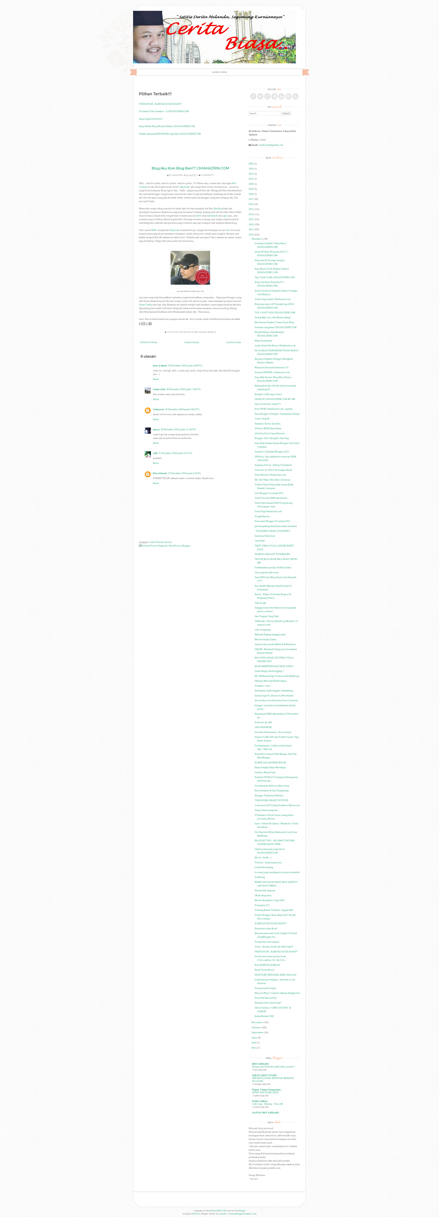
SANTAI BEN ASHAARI (265, 1112)
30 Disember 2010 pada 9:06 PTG (182, 409)
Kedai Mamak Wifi (264, 1016)
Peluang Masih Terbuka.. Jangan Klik (274, 910)
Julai (254, 1042)
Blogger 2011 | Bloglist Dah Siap (272, 438)
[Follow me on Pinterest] (274, 96)
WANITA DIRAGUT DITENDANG (272, 554)
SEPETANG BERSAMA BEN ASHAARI (275, 974)
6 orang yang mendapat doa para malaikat (277, 872)
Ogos (254, 1037)
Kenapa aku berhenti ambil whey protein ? (273, 1066)
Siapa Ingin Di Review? (151, 118)
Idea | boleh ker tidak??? (268, 404)
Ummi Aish (159, 389)
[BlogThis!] (143, 323)
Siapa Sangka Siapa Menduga (270, 767)
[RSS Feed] (295, 96)
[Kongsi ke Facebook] (150, 323)
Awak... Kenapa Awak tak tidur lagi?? (274, 946)
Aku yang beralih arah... (267, 572)
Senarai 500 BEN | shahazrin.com (272, 372)
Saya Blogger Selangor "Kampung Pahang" (277, 413)
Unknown (158, 409)
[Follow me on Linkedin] (281, 96)
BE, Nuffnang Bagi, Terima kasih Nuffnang (277, 676)
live (228, 230)
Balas (156, 379)
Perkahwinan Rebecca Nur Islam (272, 785)
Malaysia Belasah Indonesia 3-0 (271, 367)
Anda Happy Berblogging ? (269, 671)
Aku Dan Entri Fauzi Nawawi (270, 433)
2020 (251, 183)
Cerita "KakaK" (262, 418)
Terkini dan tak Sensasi (267, 941)
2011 (251, 229)
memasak (212, 215)
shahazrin (177, 175)
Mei (254, 1047)
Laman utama (219, 72)
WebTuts (196, 1213)
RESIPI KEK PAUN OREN (265, 1092)
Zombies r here (263, 685)
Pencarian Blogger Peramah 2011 (272, 521)
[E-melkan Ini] (140, 323)
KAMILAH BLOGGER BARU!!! (271, 923)
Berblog (218, 208)
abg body (184, 186)
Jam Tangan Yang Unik (267, 616)
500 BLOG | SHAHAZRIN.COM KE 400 (275, 399)
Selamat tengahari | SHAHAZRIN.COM (275, 327)
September (258, 1032)
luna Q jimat (160, 365)
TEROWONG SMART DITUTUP (271, 800)
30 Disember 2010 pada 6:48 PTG (185, 365)
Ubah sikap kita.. (263, 895)
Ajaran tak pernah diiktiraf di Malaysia (275, 644)
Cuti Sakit (260, 540)
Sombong (260, 877)
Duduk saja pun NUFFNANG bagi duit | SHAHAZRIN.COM (170, 133)
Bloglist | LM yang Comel (268, 394)
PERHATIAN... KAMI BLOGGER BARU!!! (160, 103)
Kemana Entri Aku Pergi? (268, 1002)
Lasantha (222, 1213)
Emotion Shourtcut (265, 535)
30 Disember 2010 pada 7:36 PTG (183, 389)
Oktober (256, 1027)
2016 (251, 204)
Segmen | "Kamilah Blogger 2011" (272, 451)
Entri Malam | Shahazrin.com (270, 474)
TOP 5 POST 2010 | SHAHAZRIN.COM (275, 312)
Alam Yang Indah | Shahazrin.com (273, 299)
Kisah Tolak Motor (265, 969)
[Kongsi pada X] (147, 323)
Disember (257, 238)
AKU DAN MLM (263, 727)
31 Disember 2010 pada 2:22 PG (184, 473)
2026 (251, 163)
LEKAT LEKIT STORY (264, 1075)
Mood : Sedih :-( (263, 857)
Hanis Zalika (145, 304)
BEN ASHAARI (200, 332)
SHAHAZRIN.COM (218, 1210)
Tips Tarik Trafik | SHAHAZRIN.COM (275, 277)
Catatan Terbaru (148, 342)
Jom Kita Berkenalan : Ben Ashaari (273, 732)
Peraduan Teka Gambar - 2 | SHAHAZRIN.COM (164, 111)
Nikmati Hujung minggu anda (270, 634)
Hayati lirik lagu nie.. (265, 890)
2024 (251, 168)
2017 (251, 199)
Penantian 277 (262, 905)
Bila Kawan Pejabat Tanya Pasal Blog (274, 322)
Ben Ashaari (160, 473)
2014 (251, 214)
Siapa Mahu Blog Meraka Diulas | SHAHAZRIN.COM (167, 126)
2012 (251, 224)
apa (225, 215)
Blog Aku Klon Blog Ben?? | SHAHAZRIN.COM (190, 168)
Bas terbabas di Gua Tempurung (272, 790)
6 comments (207, 175)
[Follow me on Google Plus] (267, 96)
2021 (251, 178)
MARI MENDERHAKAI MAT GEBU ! (274, 666)
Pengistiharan (262, 516)
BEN (153, 230)
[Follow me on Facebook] (253, 96)
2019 (251, 188)
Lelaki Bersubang (264, 867)
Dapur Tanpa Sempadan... (267, 1089)
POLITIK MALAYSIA (266, 997)
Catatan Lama (233, 342)
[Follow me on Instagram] (288, 96)
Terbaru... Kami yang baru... (269, 862)
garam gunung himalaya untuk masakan (276, 526)
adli (155, 453)
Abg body (174, 230)
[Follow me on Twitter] (260, 96)
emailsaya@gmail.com (271, 144)
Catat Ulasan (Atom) (160, 542)
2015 (251, 209)
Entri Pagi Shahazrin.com (268, 511)
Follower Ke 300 (263, 722)
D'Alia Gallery (260, 1101)
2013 (251, 219)
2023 (251, 173)
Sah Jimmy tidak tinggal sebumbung (274, 690)
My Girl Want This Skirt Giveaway (272, 479)
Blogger (242, 1210)
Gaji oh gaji (260, 602)
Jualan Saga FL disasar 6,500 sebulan (274, 695)
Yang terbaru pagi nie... (267, 810)
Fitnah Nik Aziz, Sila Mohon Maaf (272, 317)
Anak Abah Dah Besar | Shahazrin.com (275, 345)
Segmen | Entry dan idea (267, 423)
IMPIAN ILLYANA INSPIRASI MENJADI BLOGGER (273, 1080)
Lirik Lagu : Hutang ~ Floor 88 (267, 1103)
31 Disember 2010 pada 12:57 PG (175, 453)
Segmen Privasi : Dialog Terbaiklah (273, 465)
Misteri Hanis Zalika (265, 639)
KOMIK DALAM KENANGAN (270, 762)
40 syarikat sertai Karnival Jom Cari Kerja (276, 700)
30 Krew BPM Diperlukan (268, 428)
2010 (251, 234)
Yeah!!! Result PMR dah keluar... (271, 497)
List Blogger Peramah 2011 (269, 493)
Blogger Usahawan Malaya (269, 795)
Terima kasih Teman (265, 988)
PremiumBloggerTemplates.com (243, 1213)
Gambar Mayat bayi (265, 772)
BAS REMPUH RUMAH (267, 964)
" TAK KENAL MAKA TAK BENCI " (273, 530)
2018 (251, 194)
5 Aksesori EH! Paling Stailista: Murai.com (277, 805)
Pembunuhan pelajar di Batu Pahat (273, 567)
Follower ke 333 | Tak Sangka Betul (273, 469)
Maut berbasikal (263, 340)
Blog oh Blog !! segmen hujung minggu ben (277, 992)
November (257, 1022)
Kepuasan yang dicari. (266, 928)
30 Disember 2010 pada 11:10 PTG (178, 429)
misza (156, 429)
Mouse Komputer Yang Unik (269, 900)
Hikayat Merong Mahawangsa (271, 680)
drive (198, 215)
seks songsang (263, 629)
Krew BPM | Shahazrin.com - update (274, 408)
